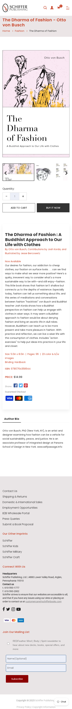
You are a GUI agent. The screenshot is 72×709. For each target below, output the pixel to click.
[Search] (45, 7)
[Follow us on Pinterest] (26, 385)
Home (6, 31)
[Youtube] (18, 609)
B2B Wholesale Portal (16, 513)
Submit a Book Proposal (18, 524)
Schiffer (7, 540)
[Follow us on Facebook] (15, 385)
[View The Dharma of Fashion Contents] (52, 172)
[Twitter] (8, 609)
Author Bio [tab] (11, 419)
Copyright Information (44, 707)
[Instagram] (13, 609)
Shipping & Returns (15, 496)
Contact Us (10, 491)
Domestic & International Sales (22, 502)
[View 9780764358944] (18, 172)
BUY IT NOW (53, 207)
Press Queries (11, 519)
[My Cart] (58, 7)
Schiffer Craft (11, 557)
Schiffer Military (12, 551)
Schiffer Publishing (45, 700)
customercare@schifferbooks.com (43, 601)
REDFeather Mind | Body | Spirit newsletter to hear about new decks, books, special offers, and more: (39, 645)
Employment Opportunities (20, 507)
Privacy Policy (24, 707)
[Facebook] (4, 609)
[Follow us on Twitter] (20, 385)
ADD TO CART (19, 207)
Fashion (19, 31)
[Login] (52, 7)
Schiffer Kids (10, 546)
